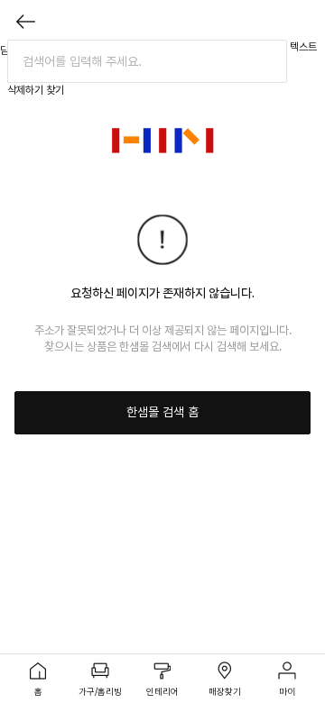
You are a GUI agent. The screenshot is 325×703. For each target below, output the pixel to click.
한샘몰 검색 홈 (162, 412)
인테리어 (162, 691)
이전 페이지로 (25, 22)
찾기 (55, 90)
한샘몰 (163, 140)
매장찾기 (225, 691)
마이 (287, 691)
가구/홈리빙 (100, 691)
